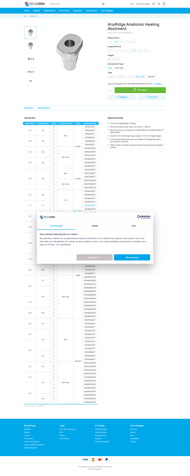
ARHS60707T (90, 348)
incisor (121, 76)
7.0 (128, 41)
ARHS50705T (90, 334)
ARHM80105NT (90, 313)
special (151, 76)
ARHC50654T (90, 169)
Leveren (27, 435)
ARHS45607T (90, 327)
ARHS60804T (90, 352)
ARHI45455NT (90, 152)
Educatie (133, 429)
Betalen (27, 432)
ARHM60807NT (90, 295)
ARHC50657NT (90, 187)
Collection (33, 16)
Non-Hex (119, 68)
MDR (61, 432)
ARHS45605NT (90, 366)
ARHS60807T (90, 359)
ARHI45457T (90, 134)
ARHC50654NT (90, 180)
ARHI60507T (90, 144)
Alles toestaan (132, 257)
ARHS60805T (90, 356)
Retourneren (28, 438)
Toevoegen (142, 90)
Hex (110, 68)
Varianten (28, 108)
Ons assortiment (101, 429)
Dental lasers (91, 10)
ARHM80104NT (90, 309)
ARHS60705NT (90, 388)
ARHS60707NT (90, 391)
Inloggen (158, 83)
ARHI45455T (90, 130)
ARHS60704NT (90, 384)
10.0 (146, 50)
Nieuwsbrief (134, 438)
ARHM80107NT (90, 316)
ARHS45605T (90, 323)
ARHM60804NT (90, 288)
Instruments (64, 10)
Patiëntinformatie (30, 448)
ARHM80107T (90, 273)
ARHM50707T (90, 209)
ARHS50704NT (90, 373)
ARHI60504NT (90, 159)
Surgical (36, 10)
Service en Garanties (31, 441)
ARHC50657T (90, 177)
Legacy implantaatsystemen (34, 445)
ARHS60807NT (90, 402)
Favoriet (153, 97)
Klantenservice (100, 435)
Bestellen (27, 429)
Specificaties (43, 108)
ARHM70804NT (90, 298)
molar (129, 76)
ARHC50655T (90, 173)
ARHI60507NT (90, 166)
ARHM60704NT (90, 277)
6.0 (122, 41)
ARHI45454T (90, 127)
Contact (133, 441)
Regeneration (49, 10)
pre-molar (140, 76)
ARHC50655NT (90, 184)
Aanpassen (93, 257)
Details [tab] (95, 226)
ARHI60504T (90, 137)
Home (26, 10)
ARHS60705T (90, 345)
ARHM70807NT (90, 305)
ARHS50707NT (90, 381)
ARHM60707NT (90, 284)
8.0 (133, 41)
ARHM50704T (90, 202)
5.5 (122, 50)
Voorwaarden (64, 438)
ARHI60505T (90, 141)
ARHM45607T (90, 198)
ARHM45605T (90, 195)
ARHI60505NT (90, 162)
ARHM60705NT (90, 280)
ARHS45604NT (90, 363)
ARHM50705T (90, 205)
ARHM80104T (90, 266)
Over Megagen (107, 10)
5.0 (116, 41)
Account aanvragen (102, 441)
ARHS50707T (90, 338)
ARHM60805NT (90, 291)
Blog (132, 435)
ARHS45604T (90, 320)
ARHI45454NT (90, 148)
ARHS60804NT (90, 395)
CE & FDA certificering (67, 429)
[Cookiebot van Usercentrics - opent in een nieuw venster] (139, 217)
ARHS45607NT (90, 370)
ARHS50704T (90, 330)
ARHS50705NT (90, 377)
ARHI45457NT (90, 155)
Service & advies (143, 4)
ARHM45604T (90, 191)
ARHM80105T (90, 270)
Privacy (62, 435)
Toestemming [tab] (56, 226)
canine (112, 76)
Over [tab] (134, 226)
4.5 (110, 41)
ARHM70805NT (90, 302)
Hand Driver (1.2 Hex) (127, 123)
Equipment (77, 10)
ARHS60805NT (90, 398)
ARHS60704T (90, 341)
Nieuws (133, 432)
